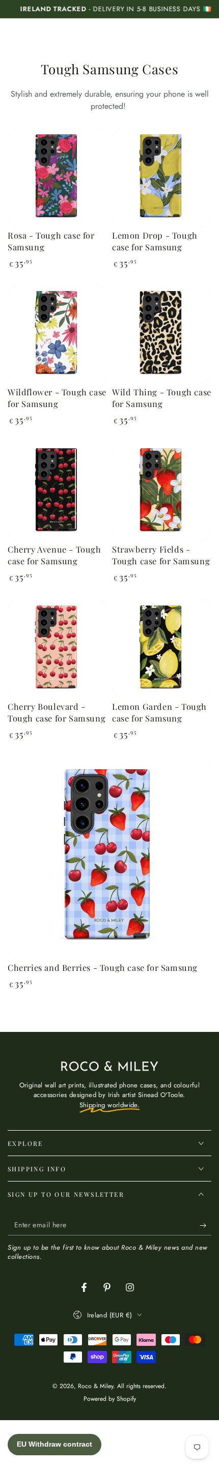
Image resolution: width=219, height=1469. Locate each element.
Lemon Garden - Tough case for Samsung (159, 712)
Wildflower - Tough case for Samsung (57, 397)
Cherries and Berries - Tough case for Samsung (103, 967)
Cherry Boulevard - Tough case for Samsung (56, 712)
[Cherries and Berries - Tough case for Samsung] (109, 857)
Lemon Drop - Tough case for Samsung (155, 240)
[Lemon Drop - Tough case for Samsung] (161, 177)
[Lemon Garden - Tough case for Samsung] (161, 648)
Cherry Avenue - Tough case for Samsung (54, 554)
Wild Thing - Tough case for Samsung (161, 397)
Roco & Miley (95, 1386)
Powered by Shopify (110, 1399)
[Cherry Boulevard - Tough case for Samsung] (57, 648)
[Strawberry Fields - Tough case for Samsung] (161, 491)
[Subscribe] (205, 1225)
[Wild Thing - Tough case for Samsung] (161, 334)
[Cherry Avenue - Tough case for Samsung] (57, 491)
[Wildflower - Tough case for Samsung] (57, 334)
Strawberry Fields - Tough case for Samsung (161, 554)
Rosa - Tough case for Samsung (51, 240)
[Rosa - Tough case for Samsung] (57, 177)
